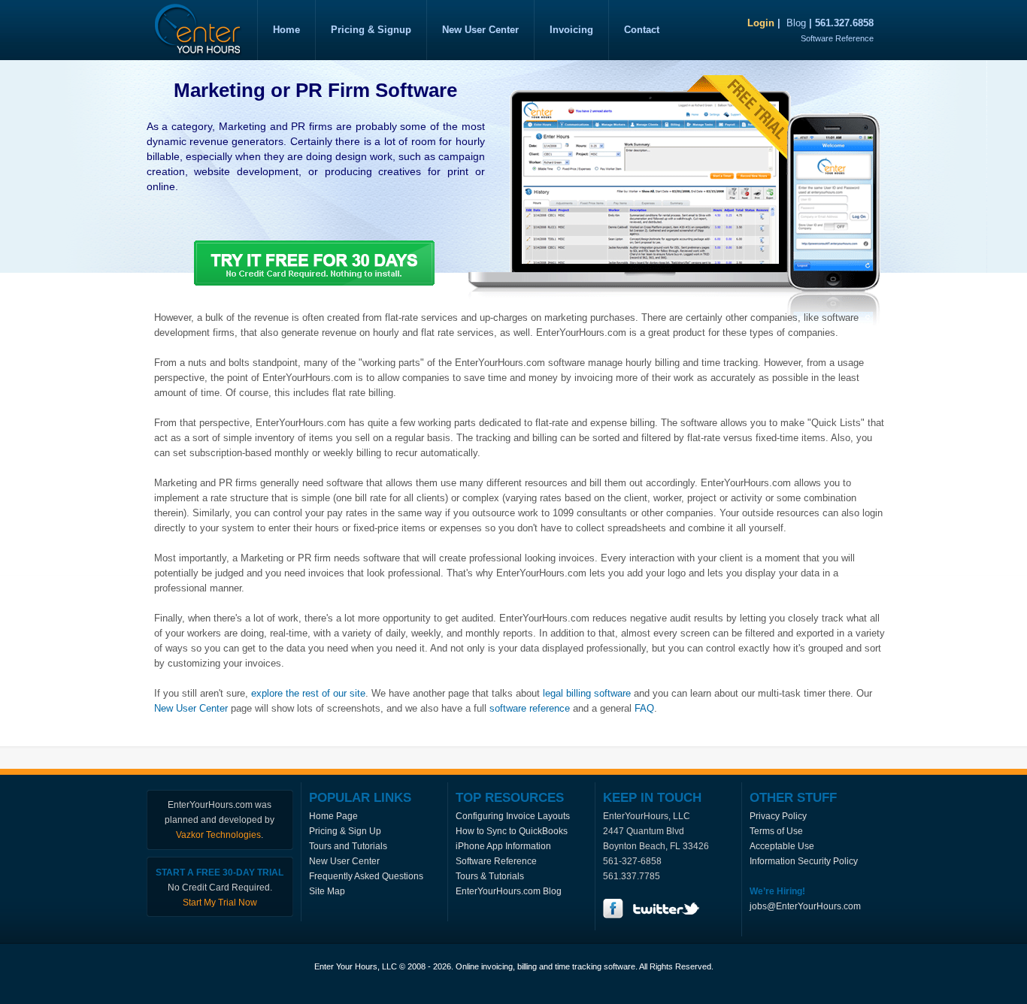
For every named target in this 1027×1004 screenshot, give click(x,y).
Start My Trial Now (220, 902)
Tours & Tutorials (490, 876)
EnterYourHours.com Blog (509, 891)
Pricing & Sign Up (345, 831)
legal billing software (587, 693)
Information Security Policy (804, 861)
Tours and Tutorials (348, 846)
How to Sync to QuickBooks (512, 831)
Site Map (327, 891)
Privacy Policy (778, 816)
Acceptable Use (782, 846)
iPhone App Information (503, 846)
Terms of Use (776, 831)
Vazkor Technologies (218, 835)
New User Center (191, 708)
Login (760, 23)
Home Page (333, 816)
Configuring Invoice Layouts (513, 816)
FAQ (644, 708)
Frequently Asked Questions (366, 876)
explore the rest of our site (308, 693)
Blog (796, 23)
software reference (529, 708)
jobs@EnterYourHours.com (805, 906)
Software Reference (837, 38)
